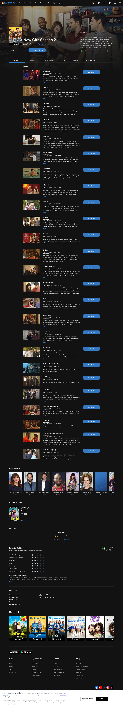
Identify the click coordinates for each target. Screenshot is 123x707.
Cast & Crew (32, 60)
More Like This (90, 60)
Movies (11, 666)
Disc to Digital (58, 669)
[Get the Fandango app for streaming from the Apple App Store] (14, 652)
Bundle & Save (48, 60)
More (44, 82)
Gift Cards (57, 675)
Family (56, 666)
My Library (35, 663)
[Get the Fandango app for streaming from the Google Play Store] (26, 652)
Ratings (63, 60)
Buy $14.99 (39, 50)
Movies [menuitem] (42, 3)
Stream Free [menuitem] (23, 3)
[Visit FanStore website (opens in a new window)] (109, 3)
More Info (75, 60)
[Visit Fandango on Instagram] (108, 687)
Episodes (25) (17, 60)
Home (11, 663)
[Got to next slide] (113, 484)
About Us (79, 663)
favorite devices (101, 51)
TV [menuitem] (49, 3)
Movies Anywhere (59, 672)
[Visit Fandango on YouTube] (100, 687)
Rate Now (67, 539)
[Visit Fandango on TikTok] (111, 687)
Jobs (77, 684)
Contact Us (79, 675)
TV (10, 669)
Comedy (17, 595)
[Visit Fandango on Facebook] (96, 687)
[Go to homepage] (9, 3)
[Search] (120, 3)
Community (57, 539)
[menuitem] (104, 3)
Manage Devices (37, 672)
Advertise (79, 678)
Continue (101, 699)
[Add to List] (22, 520)
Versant (17, 693)
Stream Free (12, 672)
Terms (38, 693)
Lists (55, 663)
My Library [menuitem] (56, 3)
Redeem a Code (36, 675)
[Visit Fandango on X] (104, 687)
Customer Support (81, 669)
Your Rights (63, 695)
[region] (61, 698)
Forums (78, 672)
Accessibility (80, 681)
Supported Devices (82, 666)
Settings (34, 669)
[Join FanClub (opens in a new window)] (93, 3)
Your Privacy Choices (87, 699)
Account (34, 666)
